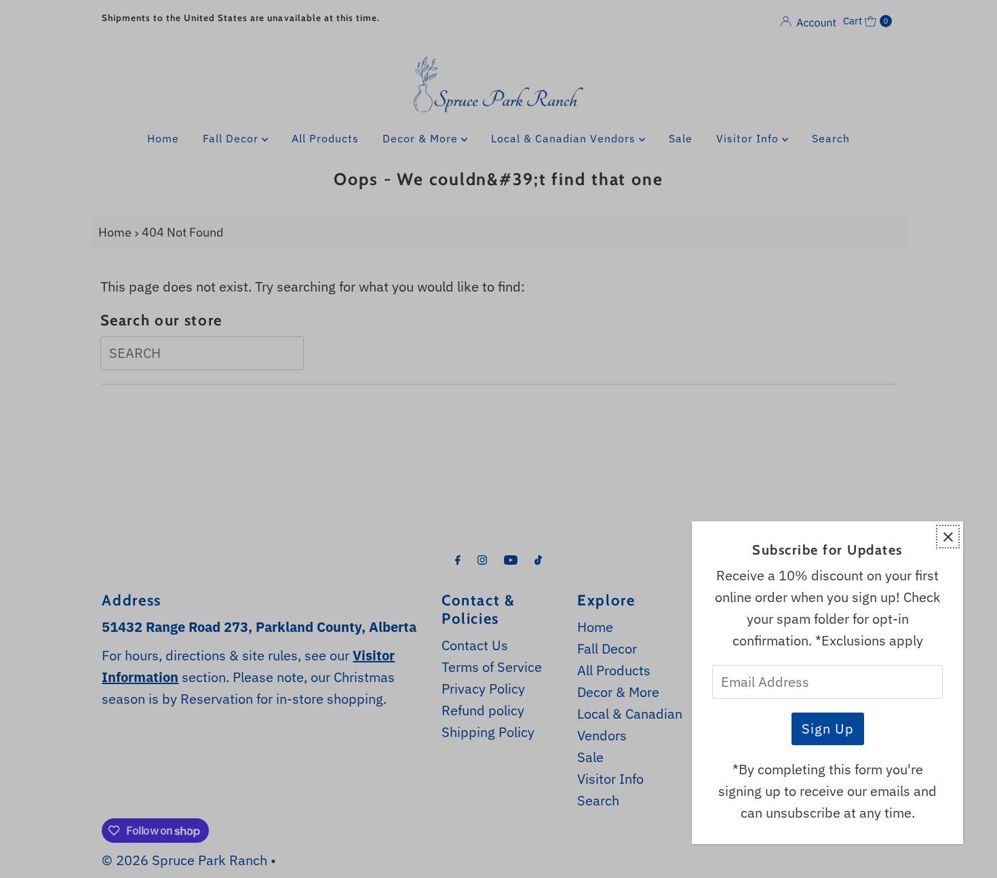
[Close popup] (948, 536)
